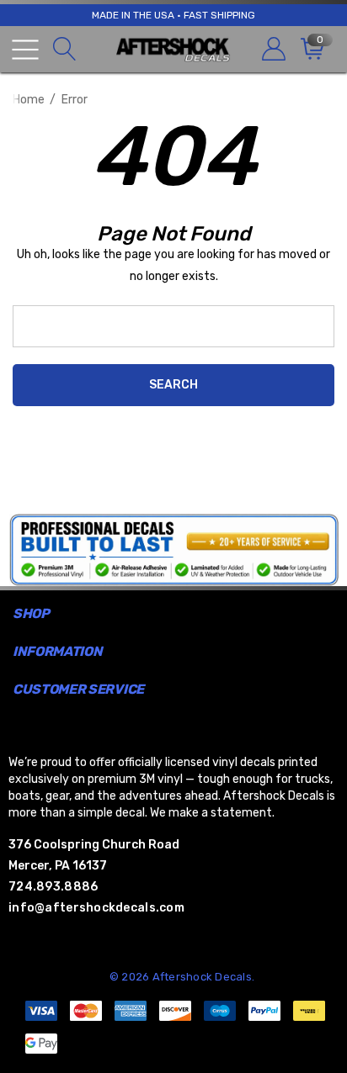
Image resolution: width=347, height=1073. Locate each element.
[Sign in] (272, 49)
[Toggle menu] (25, 49)
